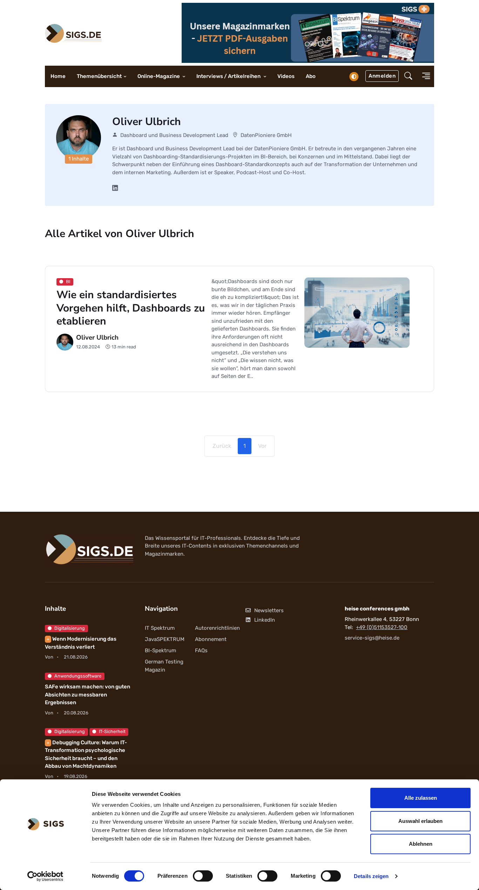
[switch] (203, 876)
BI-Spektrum (160, 650)
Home (58, 76)
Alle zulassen (420, 798)
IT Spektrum (160, 628)
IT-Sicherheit (112, 731)
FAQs (201, 650)
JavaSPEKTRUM (164, 639)
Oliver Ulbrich (97, 337)
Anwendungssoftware (77, 676)
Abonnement (211, 639)
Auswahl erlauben (420, 821)
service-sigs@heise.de (372, 638)
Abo (311, 76)
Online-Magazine (159, 76)
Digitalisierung (69, 628)
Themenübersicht (99, 76)
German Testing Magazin (164, 666)
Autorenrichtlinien (217, 628)
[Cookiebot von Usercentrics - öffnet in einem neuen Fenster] (45, 876)
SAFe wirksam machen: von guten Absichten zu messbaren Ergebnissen (87, 694)
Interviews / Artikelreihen (229, 76)
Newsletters (269, 610)
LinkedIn (264, 620)
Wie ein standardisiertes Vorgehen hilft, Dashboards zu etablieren (130, 308)
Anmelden (382, 76)
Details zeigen (371, 876)
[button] (408, 76)
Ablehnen (420, 844)
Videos (286, 76)
